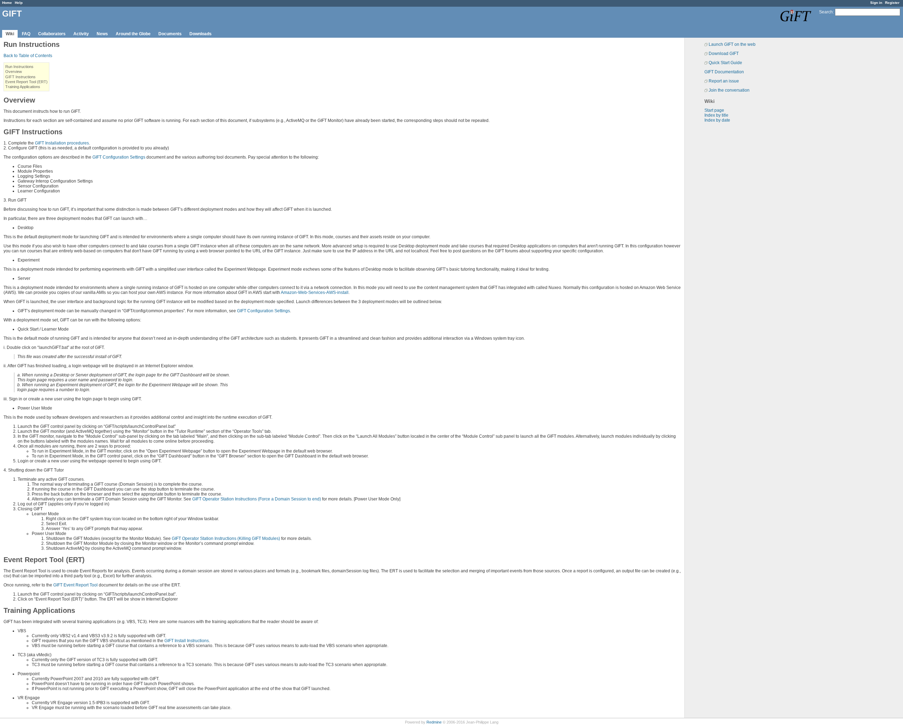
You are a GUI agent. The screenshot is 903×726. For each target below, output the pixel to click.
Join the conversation (729, 90)
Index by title (716, 115)
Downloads (200, 33)
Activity (81, 33)
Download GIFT (724, 53)
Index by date (717, 120)
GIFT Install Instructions (186, 640)
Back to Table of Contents (28, 55)
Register (892, 3)
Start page (714, 110)
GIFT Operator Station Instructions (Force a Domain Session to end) (256, 499)
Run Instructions (19, 66)
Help (19, 3)
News (102, 33)
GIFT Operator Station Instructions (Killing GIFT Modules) (226, 538)
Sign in (876, 3)
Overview (13, 71)
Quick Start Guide (725, 62)
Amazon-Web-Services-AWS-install (315, 292)
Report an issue (724, 81)
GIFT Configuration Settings (118, 157)
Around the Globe (133, 33)
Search (826, 12)
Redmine (434, 722)
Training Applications (22, 87)
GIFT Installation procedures (62, 143)
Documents (170, 33)
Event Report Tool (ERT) (26, 82)
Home (7, 3)
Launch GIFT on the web (732, 44)
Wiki (10, 33)
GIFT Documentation (724, 71)
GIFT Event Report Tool (75, 585)
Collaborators (52, 33)
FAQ (26, 33)
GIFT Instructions (20, 77)
